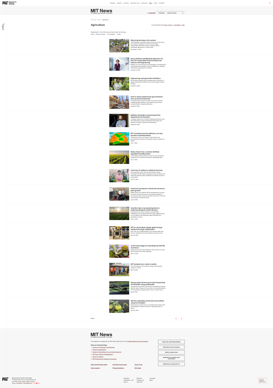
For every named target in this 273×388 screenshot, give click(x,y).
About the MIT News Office (99, 364)
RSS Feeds (138, 368)
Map (16, 381)
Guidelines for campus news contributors (171, 358)
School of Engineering (99, 349)
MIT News (93, 19)
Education (112, 3)
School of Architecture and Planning (103, 347)
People (23, 381)
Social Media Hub (27, 383)
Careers (28, 381)
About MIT (161, 3)
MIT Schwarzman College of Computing (104, 359)
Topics (99, 19)
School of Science (98, 356)
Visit (13, 381)
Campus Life (144, 3)
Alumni (155, 3)
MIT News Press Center (120, 364)
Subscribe (152, 13)
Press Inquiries (95, 368)
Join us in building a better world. (262, 381)
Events (19, 381)
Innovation (126, 3)
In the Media (176, 25)
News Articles (168, 25)
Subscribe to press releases (171, 347)
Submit (182, 13)
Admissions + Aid (134, 3)
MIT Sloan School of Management (103, 354)
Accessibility (19, 383)
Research (119, 3)
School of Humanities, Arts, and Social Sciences (107, 352)
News (150, 3)
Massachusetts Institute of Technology (22, 378)
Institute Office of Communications (137, 341)
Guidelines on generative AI (171, 364)
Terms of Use (138, 364)
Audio (183, 25)
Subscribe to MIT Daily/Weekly (171, 342)
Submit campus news (171, 352)
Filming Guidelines (118, 368)
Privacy (14, 383)
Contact (33, 381)
